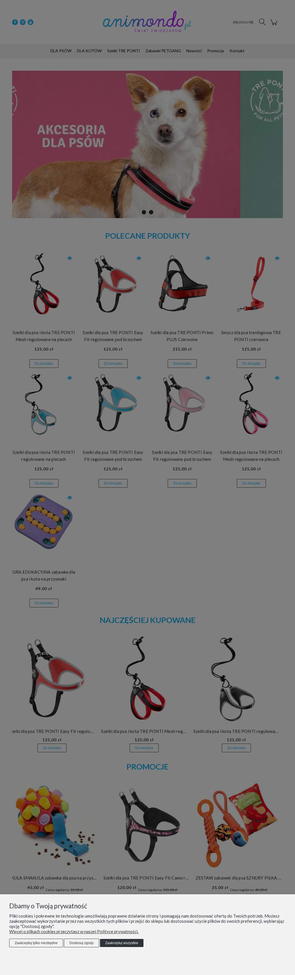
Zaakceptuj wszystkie (121, 943)
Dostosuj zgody (81, 943)
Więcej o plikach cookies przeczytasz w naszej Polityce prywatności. (74, 931)
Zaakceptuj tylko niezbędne (36, 943)
